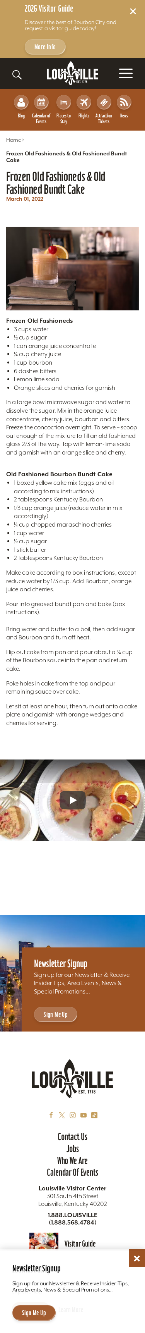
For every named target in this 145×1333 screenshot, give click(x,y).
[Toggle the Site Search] (17, 75)
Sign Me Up (56, 1014)
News (124, 116)
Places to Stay (63, 118)
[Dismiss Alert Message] (133, 11)
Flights (83, 116)
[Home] (72, 73)
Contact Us (72, 1136)
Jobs (73, 1148)
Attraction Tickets (104, 118)
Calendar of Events (41, 118)
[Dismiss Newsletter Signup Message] (137, 1258)
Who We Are (72, 1160)
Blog (21, 116)
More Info (45, 47)
